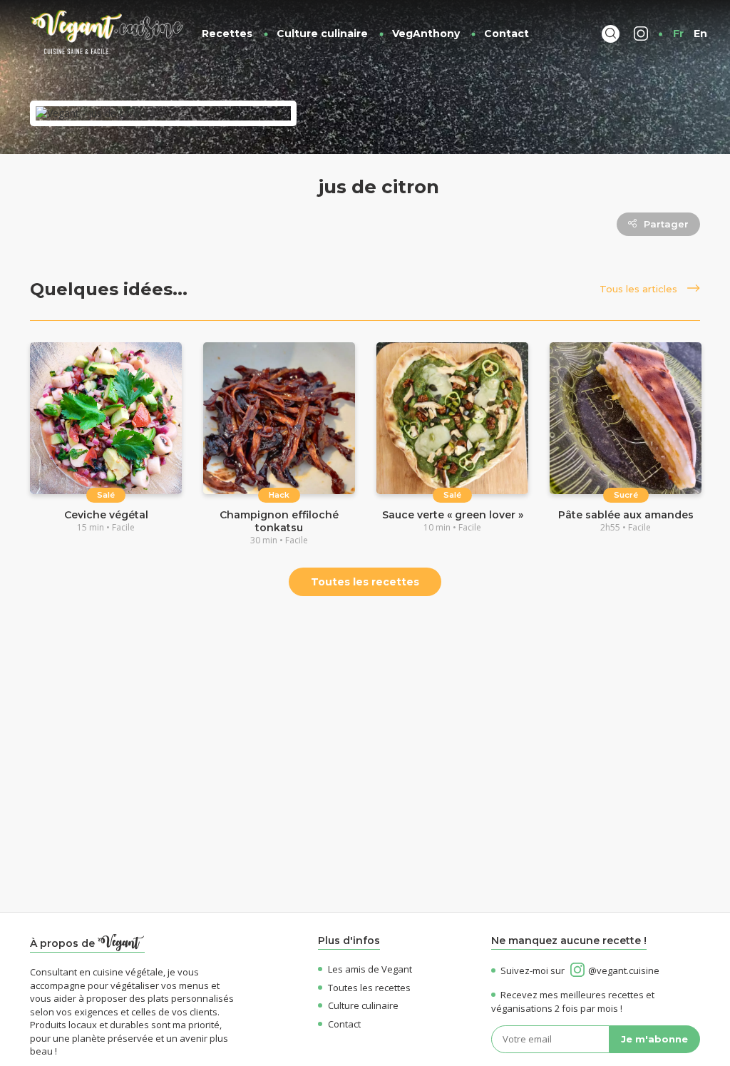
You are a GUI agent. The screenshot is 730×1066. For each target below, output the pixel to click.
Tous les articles (640, 288)
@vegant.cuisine (623, 970)
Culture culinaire (322, 33)
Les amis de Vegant (370, 969)
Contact (506, 33)
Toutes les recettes (365, 581)
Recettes (227, 33)
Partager (666, 224)
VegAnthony (426, 33)
